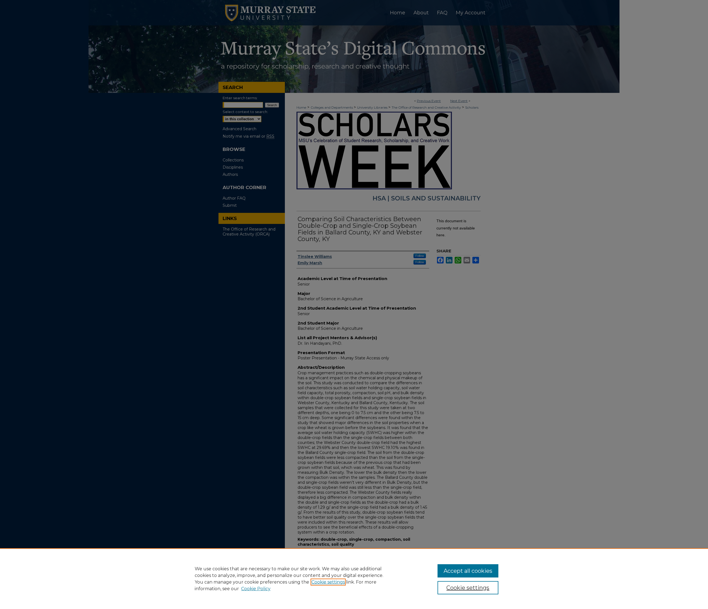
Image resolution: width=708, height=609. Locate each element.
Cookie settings (328, 582)
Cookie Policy (255, 588)
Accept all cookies (468, 571)
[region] (354, 578)
